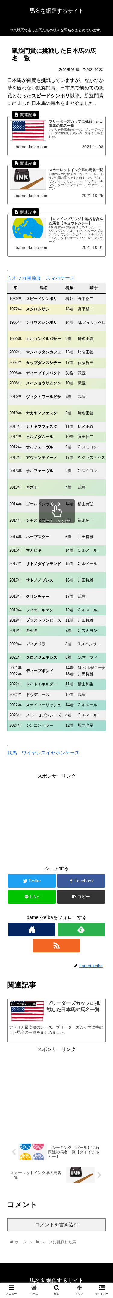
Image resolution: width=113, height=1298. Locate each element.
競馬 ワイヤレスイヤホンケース (43, 752)
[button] (101, 799)
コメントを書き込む (56, 1224)
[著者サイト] (31, 929)
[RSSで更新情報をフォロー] (56, 945)
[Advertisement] (56, 818)
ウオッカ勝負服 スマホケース (41, 278)
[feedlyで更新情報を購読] (81, 929)
